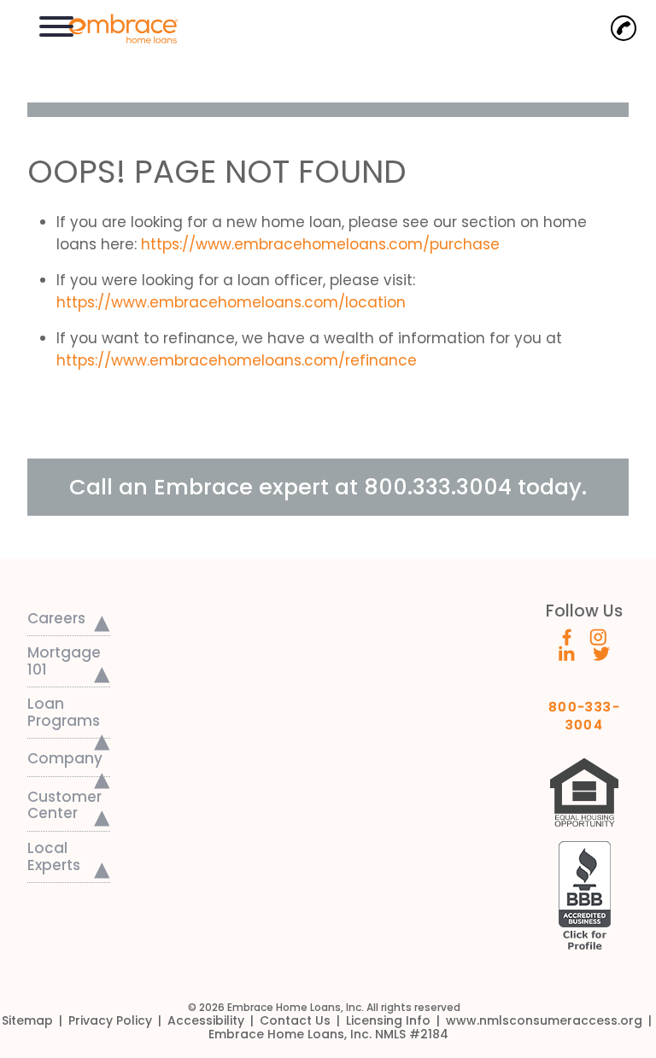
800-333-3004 (584, 710)
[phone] (623, 28)
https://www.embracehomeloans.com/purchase (320, 244)
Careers (56, 618)
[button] (56, 24)
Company (64, 758)
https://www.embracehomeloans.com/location (231, 302)
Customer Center (64, 805)
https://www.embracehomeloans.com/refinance (236, 360)
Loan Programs (63, 712)
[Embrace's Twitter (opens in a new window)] (602, 652)
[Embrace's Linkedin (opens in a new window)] (567, 652)
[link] (114, 27)
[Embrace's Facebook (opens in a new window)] (566, 636)
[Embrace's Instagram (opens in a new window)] (597, 636)
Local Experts (53, 856)
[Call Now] (623, 28)
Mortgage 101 (64, 661)
